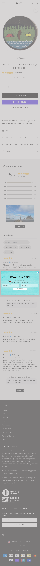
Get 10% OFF (20, 288)
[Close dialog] (37, 272)
